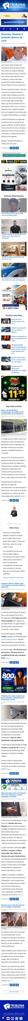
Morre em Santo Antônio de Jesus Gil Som (17, 321)
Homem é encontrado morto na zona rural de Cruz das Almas (18, 360)
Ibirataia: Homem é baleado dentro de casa (12, 37)
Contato (22, 1013)
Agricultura (14, 416)
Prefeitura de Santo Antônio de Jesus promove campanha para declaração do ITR (13, 698)
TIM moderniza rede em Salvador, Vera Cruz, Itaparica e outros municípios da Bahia (13, 795)
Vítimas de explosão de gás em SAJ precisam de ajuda (19, 338)
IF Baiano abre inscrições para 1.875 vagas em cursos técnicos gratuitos (13, 585)
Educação (14, 589)
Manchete (14, 701)
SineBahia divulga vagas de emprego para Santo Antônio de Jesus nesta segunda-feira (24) (18, 349)
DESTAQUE (14, 43)
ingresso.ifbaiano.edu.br (9, 639)
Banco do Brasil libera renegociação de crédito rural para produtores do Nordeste (12, 412)
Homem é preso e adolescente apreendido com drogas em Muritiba (19, 369)
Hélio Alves (17, 1013)
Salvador (13, 799)
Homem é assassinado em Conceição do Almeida (18, 330)
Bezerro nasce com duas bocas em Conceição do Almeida (12, 906)
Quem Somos (10, 1013)
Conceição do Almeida (16, 909)
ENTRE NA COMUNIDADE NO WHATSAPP (14, 155)
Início (5, 1013)
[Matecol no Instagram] (14, 161)
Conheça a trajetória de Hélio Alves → (14, 577)
